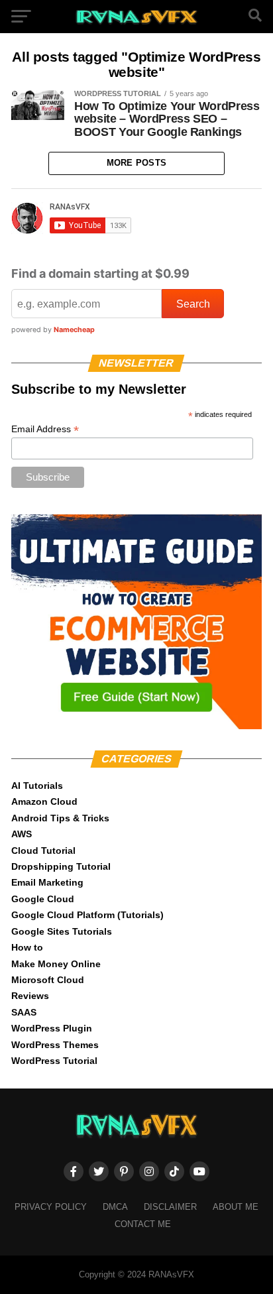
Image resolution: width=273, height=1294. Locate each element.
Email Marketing (47, 882)
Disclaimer (170, 1207)
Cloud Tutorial (43, 850)
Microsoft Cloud (47, 979)
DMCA (115, 1207)
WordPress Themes (55, 1044)
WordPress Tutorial (54, 1060)
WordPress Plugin (51, 1028)
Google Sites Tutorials (61, 931)
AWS (21, 834)
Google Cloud (42, 899)
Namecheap (74, 329)
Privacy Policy (51, 1207)
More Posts (137, 163)
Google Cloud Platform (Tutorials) (87, 915)
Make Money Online (56, 964)
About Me (235, 1207)
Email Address (45, 429)
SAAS (23, 1012)
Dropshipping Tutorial (61, 866)
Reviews (30, 995)
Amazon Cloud (44, 801)
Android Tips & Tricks (60, 818)
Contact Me (143, 1224)
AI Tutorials (37, 785)
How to (27, 947)
